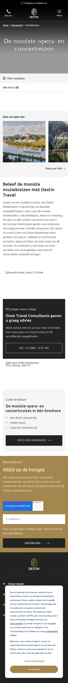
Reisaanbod (17, 25)
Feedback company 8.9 (36, 3)
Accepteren (34, 669)
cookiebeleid (51, 631)
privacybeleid (16, 623)
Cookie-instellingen (34, 660)
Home (6, 25)
